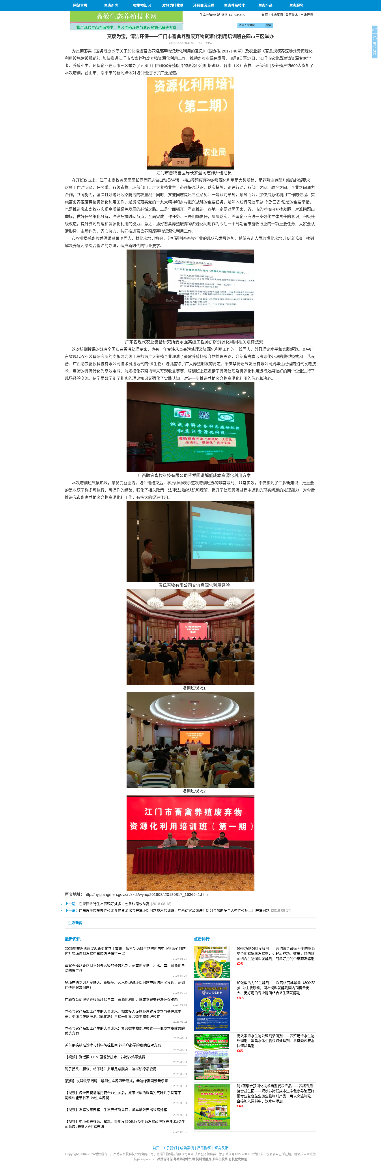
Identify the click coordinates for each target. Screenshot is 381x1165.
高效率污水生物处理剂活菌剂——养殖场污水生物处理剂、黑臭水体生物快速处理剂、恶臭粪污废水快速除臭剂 (275, 1041)
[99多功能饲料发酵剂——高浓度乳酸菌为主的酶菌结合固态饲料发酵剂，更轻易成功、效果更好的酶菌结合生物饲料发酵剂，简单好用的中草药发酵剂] (212, 962)
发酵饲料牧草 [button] (172, 5)
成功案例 (277, 15)
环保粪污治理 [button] (203, 5)
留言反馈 (221, 1148)
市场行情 (307, 15)
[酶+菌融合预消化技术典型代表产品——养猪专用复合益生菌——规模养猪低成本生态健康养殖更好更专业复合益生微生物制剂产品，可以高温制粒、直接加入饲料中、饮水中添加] (212, 1107)
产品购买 (204, 1148)
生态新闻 (75, 923)
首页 (265, 15)
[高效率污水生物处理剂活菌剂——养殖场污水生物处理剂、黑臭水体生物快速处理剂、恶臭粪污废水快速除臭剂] (212, 1057)
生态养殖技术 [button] (234, 5)
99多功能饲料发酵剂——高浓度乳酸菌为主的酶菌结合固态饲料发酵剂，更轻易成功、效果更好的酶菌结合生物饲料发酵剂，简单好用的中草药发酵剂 (276, 954)
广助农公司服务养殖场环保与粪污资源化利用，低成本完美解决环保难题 (121, 999)
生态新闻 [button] (111, 5)
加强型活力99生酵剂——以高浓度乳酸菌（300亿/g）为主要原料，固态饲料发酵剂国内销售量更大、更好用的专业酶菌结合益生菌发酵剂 (276, 988)
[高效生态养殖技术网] (126, 20)
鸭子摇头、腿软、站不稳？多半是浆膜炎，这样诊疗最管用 (111, 1069)
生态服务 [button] (296, 5)
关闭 (374, 29)
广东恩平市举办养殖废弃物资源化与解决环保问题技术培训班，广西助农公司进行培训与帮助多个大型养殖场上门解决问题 (174, 910)
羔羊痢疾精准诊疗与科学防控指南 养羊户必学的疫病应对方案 (113, 1045)
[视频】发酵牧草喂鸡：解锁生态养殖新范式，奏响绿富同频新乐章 (116, 1081)
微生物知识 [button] (142, 5)
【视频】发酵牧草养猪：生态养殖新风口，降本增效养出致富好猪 (116, 1110)
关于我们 (170, 1148)
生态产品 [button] (265, 5)
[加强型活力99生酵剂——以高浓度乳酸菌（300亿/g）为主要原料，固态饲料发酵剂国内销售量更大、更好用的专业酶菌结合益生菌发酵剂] (212, 1005)
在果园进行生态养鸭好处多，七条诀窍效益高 (114, 904)
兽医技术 (292, 15)
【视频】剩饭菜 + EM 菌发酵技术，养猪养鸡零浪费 (105, 1057)
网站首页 (80, 5)
